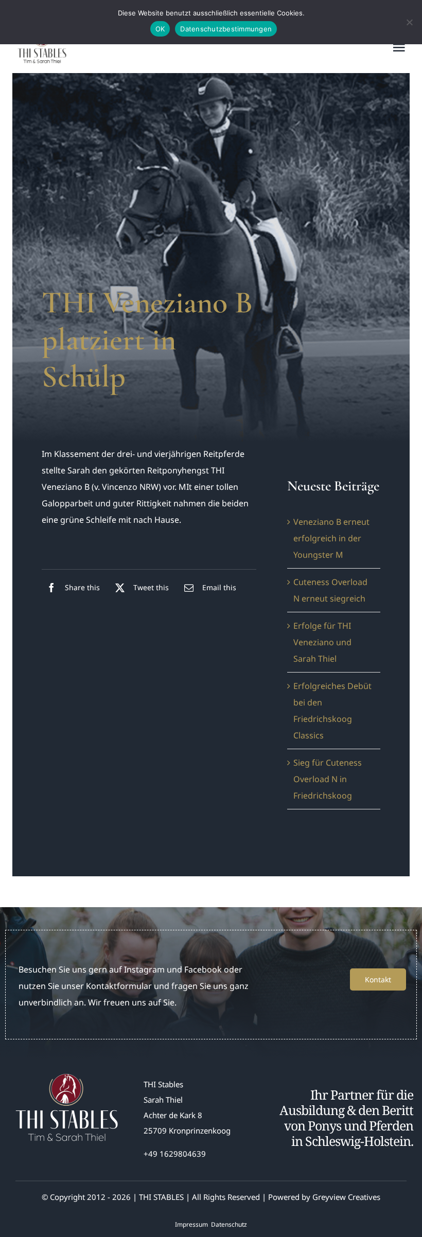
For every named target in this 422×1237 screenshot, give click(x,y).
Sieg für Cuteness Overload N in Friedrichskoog (327, 779)
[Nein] (409, 22)
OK (160, 29)
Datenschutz (229, 1224)
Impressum (191, 1224)
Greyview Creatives (346, 1197)
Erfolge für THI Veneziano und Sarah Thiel (322, 642)
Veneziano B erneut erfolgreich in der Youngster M (331, 538)
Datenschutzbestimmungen (226, 29)
